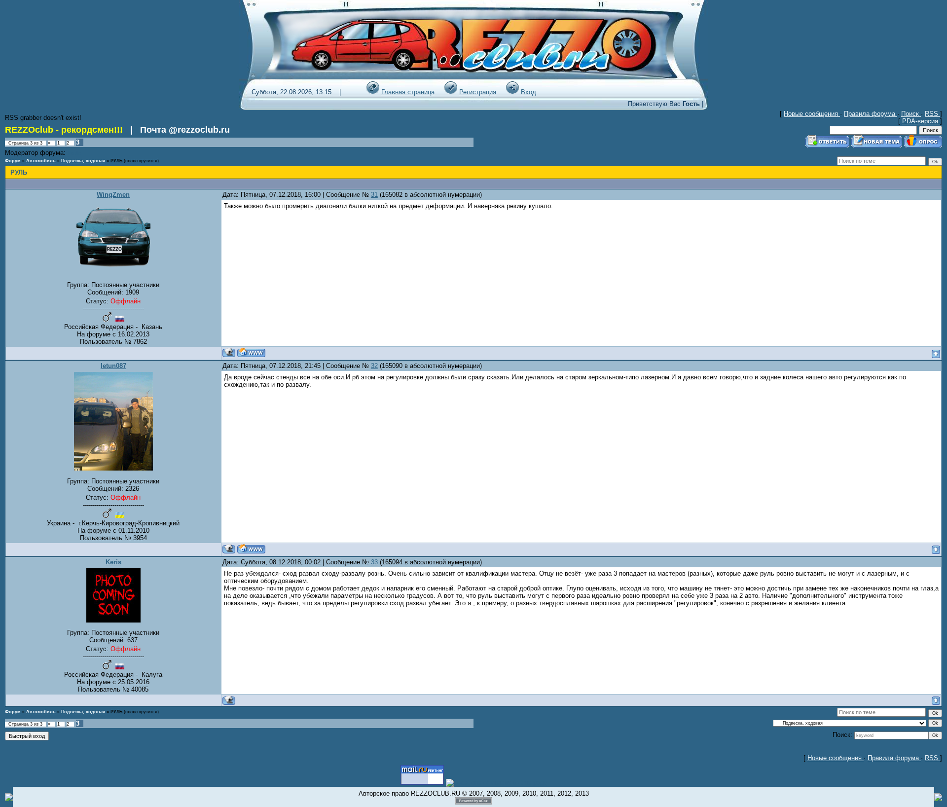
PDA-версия (921, 121)
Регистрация (477, 92)
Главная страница (408, 92)
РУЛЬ (116, 160)
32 (374, 365)
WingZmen (113, 194)
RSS (932, 113)
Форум (13, 160)
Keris (113, 562)
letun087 (113, 365)
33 (374, 562)
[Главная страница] (372, 92)
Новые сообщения (812, 113)
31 (374, 194)
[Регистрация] (450, 92)
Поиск (911, 113)
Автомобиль (41, 160)
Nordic (74, 153)
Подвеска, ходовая (83, 160)
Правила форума (870, 113)
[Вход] (512, 92)
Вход (528, 92)
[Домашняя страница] (251, 352)
